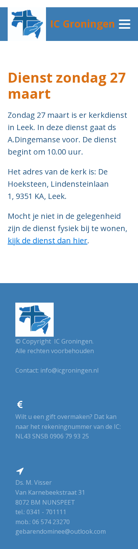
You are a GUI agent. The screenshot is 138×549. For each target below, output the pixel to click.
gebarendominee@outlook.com (60, 531)
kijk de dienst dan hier (47, 240)
